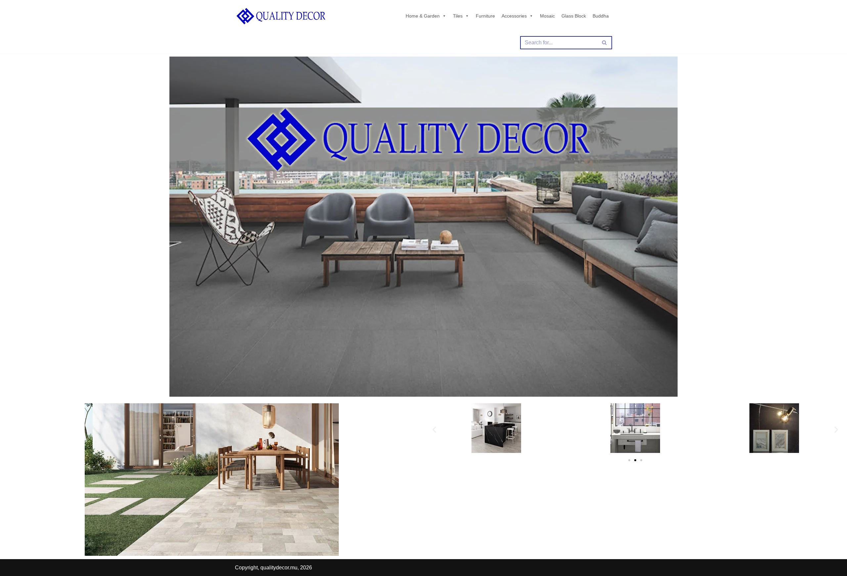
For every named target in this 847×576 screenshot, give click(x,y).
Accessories (514, 16)
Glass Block (573, 16)
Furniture (485, 16)
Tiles (458, 16)
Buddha (601, 16)
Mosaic (547, 16)
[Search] (604, 42)
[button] (434, 429)
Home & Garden (423, 16)
